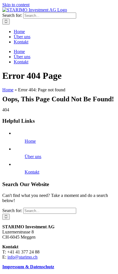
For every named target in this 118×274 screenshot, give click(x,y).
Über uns (33, 156)
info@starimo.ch (22, 257)
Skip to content (16, 4)
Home (7, 89)
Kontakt (32, 172)
